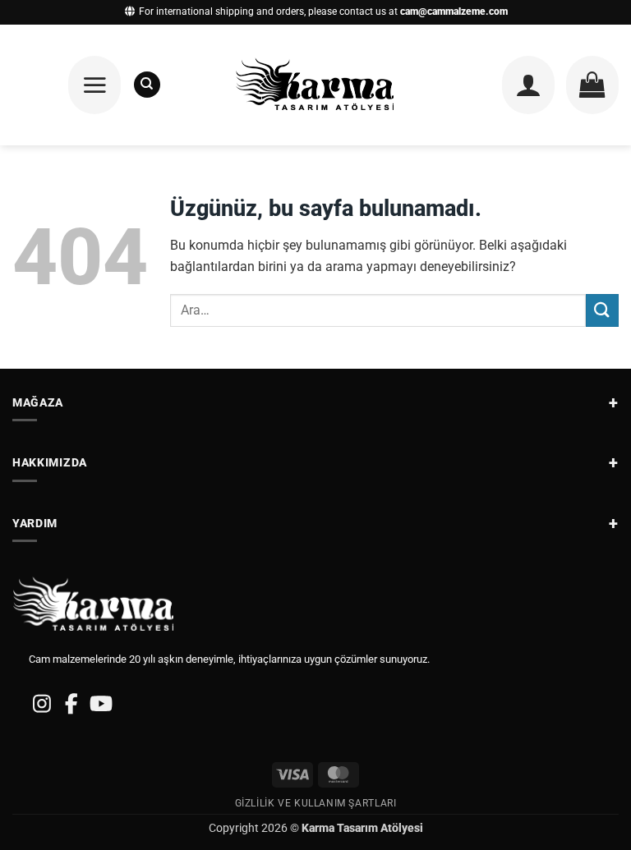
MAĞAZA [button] (37, 402)
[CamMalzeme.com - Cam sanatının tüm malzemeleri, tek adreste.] (316, 85)
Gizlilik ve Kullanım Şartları (316, 803)
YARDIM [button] (35, 523)
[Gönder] (602, 310)
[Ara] (147, 84)
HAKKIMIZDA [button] (49, 462)
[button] (94, 85)
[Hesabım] (528, 85)
